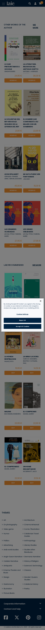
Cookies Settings (22, 314)
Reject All (22, 320)
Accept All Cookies (22, 326)
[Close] (40, 301)
